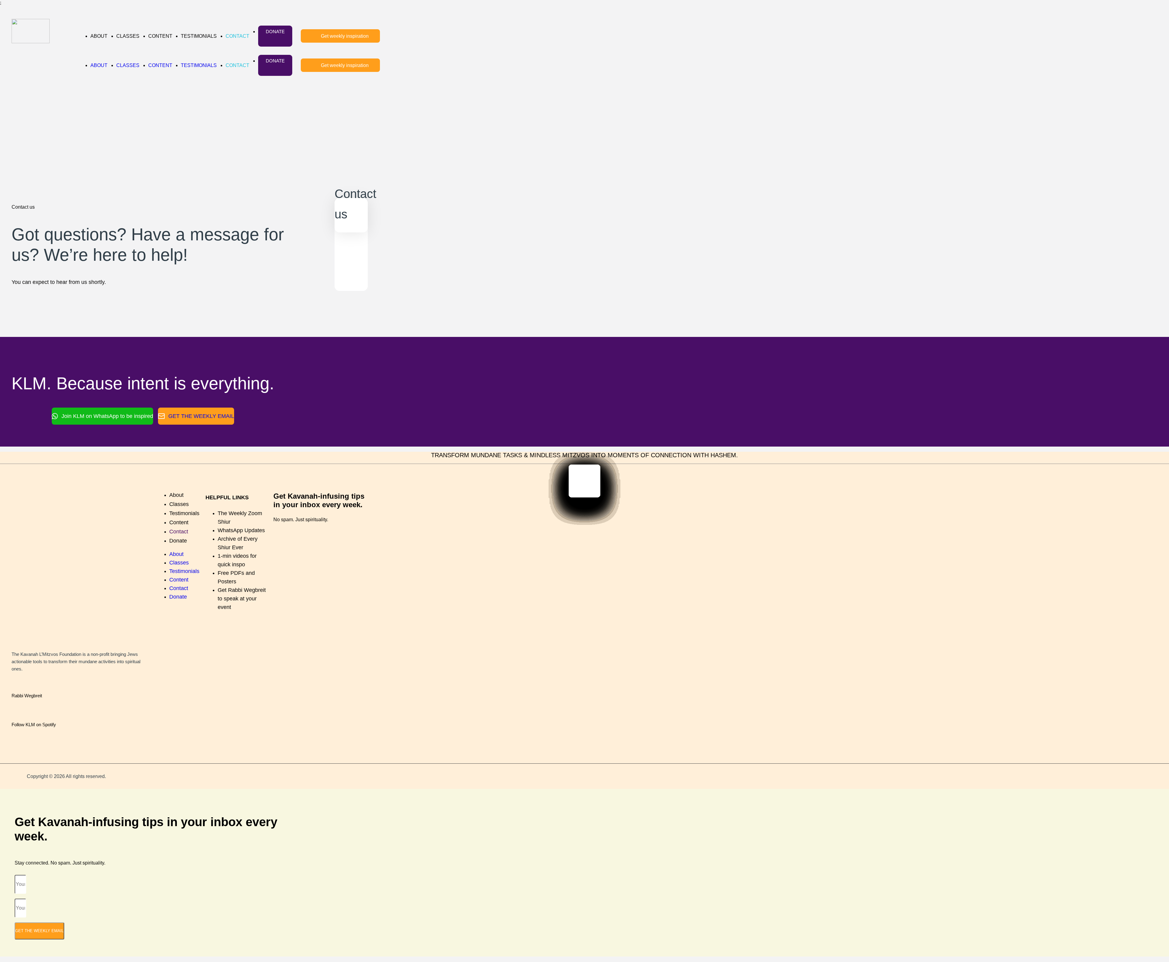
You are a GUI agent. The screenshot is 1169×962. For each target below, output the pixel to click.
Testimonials (184, 513)
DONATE (275, 31)
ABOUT (98, 36)
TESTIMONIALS (199, 36)
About (176, 495)
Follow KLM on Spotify (34, 724)
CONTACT (237, 36)
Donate (178, 541)
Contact (178, 532)
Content (178, 522)
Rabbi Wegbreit (27, 695)
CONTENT (160, 36)
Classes (179, 504)
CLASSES (127, 36)
